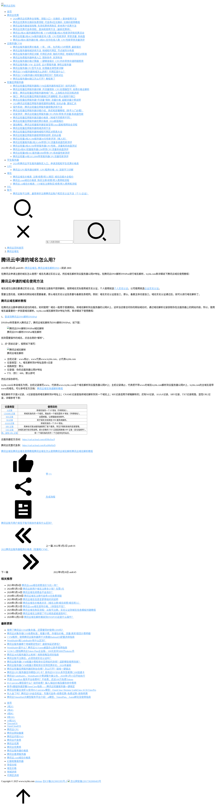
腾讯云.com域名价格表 (18, 757)
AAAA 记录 (9, 423)
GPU (9, 166)
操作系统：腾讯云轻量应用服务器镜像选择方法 (37, 107)
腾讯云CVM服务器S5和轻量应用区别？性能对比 (38, 75)
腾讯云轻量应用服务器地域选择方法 (32, 128)
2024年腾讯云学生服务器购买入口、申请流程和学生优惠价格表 (46, 163)
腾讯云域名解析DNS (48, 268)
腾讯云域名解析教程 (82, 451)
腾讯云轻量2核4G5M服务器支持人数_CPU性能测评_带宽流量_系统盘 (49, 36)
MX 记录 (9, 417)
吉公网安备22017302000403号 (85, 781)
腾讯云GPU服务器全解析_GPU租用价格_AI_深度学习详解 (43, 169)
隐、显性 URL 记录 (9, 433)
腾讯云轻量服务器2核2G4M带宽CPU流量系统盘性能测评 (42, 142)
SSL (9, 186)
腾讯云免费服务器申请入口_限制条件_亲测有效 (37, 57)
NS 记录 (9, 420)
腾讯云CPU (13, 729)
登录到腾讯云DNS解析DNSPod (21, 316)
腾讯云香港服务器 (16, 754)
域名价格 (11, 768)
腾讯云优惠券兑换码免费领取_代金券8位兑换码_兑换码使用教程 (46, 22)
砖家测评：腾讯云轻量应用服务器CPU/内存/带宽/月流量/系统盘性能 (48, 114)
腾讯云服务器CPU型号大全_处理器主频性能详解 (38, 68)
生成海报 (50, 497)
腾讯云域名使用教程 (23, 451)
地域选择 (11, 772)
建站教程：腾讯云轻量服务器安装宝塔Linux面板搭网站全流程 (45, 124)
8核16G (11, 717)
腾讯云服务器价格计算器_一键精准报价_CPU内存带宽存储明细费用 (48, 61)
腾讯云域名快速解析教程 (50, 388)
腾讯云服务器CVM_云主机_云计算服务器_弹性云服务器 (42, 64)
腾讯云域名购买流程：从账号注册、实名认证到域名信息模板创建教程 (59, 610)
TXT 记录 (10, 430)
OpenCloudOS (14, 726)
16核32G (11, 720)
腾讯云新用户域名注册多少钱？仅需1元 (43, 589)
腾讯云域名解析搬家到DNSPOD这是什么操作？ (49, 617)
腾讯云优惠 (13, 15)
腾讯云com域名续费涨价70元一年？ (40, 585)
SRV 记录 (10, 427)
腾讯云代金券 (14, 740)
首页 (9, 11)
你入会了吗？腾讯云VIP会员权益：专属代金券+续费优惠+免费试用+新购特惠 (47, 693)
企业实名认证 (152, 288)
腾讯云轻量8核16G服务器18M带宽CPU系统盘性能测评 (41, 153)
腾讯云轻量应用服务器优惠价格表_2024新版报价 (38, 121)
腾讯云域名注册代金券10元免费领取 (43, 596)
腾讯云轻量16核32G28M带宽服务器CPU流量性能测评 (40, 156)
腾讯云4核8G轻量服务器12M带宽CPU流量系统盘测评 (40, 149)
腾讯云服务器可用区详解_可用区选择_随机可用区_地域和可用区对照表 (50, 54)
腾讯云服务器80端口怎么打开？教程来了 (34, 79)
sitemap (38, 781)
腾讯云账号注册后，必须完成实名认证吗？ (29, 658)
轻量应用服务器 (15, 82)
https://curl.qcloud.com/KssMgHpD (39, 445)
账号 (9, 190)
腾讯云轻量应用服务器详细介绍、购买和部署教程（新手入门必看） (48, 110)
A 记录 (9, 410)
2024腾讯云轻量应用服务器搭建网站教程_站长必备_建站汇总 (44, 103)
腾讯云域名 (31, 268)
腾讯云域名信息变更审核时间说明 (40, 599)
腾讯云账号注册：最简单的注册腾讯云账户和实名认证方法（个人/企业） (51, 193)
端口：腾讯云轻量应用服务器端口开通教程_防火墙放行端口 (44, 96)
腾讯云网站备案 (15, 733)
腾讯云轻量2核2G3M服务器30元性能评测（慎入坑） (40, 139)
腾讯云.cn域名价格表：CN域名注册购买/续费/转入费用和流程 (45, 184)
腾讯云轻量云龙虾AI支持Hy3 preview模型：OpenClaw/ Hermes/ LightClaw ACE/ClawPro (51, 690)
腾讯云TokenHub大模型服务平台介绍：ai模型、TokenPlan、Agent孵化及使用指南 (49, 697)
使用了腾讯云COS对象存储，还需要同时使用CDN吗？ (35, 630)
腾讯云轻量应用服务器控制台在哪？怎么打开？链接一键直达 (39, 669)
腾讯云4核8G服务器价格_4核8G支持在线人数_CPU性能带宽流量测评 (49, 40)
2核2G (10, 706)
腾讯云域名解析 (63, 451)
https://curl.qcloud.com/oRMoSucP (38, 439)
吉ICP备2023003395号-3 (55, 781)
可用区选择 (13, 775)
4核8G (10, 713)
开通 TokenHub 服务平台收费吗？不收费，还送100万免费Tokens (40, 679)
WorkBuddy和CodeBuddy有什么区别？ (26, 640)
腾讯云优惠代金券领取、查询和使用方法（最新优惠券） (42, 29)
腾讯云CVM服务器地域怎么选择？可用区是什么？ (39, 71)
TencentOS (12, 723)
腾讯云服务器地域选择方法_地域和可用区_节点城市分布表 (43, 50)
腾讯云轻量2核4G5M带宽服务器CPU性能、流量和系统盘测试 (45, 146)
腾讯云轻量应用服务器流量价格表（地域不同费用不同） (42, 117)
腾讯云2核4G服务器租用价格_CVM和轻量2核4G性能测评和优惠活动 (48, 33)
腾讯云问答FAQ (15, 736)
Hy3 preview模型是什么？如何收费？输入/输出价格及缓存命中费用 (41, 683)
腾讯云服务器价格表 (17, 750)
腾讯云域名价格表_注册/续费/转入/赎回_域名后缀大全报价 (43, 177)
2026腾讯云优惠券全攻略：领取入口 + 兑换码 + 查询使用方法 (45, 19)
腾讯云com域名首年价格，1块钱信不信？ (44, 606)
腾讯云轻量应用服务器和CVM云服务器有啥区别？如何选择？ (45, 86)
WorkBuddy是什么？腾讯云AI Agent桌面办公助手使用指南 (37, 647)
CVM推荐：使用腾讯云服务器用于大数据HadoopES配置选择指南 (40, 637)
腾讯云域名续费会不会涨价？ (38, 592)
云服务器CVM (14, 43)
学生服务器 (13, 160)
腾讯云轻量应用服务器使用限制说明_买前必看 (37, 135)
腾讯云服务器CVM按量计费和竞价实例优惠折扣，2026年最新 (39, 665)
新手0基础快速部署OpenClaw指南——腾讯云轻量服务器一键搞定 (41, 686)
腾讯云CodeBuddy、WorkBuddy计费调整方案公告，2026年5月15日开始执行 (46, 676)
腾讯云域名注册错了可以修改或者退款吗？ (45, 613)
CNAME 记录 (9, 414)
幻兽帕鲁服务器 (15, 761)
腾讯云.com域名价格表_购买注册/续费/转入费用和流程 (41, 180)
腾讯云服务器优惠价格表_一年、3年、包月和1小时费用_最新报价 (47, 47)
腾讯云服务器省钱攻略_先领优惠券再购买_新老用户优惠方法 (44, 26)
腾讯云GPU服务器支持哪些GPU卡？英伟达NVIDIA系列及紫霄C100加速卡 (45, 672)
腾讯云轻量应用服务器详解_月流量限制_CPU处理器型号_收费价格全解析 (51, 89)
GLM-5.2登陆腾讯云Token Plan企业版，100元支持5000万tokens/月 (40, 651)
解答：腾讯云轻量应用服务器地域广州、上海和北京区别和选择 (46, 93)
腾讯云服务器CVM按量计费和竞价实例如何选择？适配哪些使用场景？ (44, 662)
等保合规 (11, 765)
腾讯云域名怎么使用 (44, 451)
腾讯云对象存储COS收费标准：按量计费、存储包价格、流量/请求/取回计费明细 (49, 633)
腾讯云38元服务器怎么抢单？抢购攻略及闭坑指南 (33, 654)
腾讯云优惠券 (14, 747)
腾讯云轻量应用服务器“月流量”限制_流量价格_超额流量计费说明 (47, 100)
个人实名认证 (121, 288)
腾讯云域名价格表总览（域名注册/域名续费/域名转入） (52, 603)
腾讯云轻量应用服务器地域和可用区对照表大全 (37, 132)
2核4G (10, 710)
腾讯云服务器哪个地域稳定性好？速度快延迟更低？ (34, 644)
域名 (9, 173)
